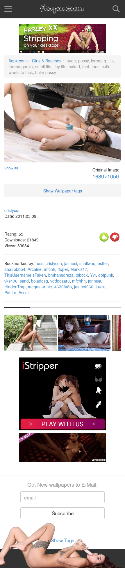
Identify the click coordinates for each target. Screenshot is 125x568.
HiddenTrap (15, 287)
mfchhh (79, 281)
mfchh (49, 269)
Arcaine (35, 269)
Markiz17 (78, 269)
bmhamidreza (61, 275)
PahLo (10, 292)
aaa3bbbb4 (14, 269)
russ (39, 263)
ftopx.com (18, 61)
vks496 (10, 281)
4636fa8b (63, 287)
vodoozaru (60, 281)
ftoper (63, 269)
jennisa (94, 281)
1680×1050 (105, 176)
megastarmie (40, 287)
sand (24, 281)
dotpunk (105, 275)
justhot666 (83, 287)
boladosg (39, 281)
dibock (82, 275)
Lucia (101, 287)
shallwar (86, 263)
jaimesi (70, 263)
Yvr (93, 275)
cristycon (12, 210)
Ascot (24, 292)
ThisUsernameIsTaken (25, 275)
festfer (102, 263)
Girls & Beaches (46, 61)
